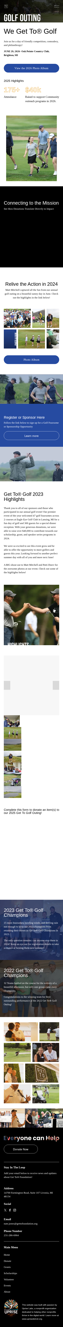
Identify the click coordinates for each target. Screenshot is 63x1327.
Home (7, 1254)
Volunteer (9, 1279)
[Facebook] (9, 1210)
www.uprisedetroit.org (32, 1319)
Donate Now (21, 1149)
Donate (7, 1261)
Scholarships (10, 1273)
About (7, 1291)
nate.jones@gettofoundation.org (21, 1223)
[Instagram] (14, 1210)
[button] (31, 238)
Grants (7, 1267)
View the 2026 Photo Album (31, 68)
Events (7, 1285)
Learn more (31, 436)
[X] (5, 1210)
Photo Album (31, 359)
